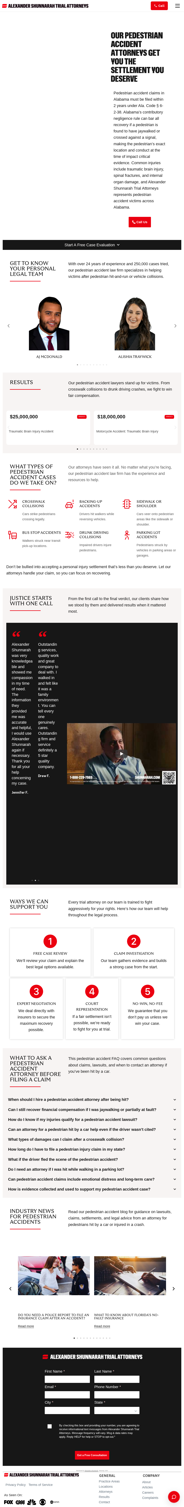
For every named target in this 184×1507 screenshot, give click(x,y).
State (98, 1402)
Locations (106, 1486)
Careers (148, 1492)
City (48, 1402)
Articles (147, 1487)
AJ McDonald (49, 357)
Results (104, 1497)
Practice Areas (109, 1481)
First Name (53, 1371)
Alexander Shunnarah (91, 1470)
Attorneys (105, 1491)
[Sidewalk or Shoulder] (126, 504)
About (146, 1482)
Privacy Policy (16, 1485)
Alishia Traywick (135, 357)
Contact (104, 1502)
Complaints (150, 1498)
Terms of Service (41, 1485)
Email (49, 1387)
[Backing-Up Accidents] (69, 504)
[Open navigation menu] (177, 5)
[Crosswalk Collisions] (12, 504)
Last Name (103, 1371)
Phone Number (106, 1387)
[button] (8, 325)
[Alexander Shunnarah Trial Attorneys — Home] (45, 6)
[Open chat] (174, 1497)
